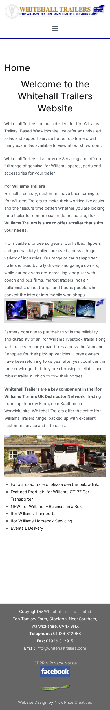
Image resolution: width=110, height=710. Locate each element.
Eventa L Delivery (27, 528)
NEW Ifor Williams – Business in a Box (46, 506)
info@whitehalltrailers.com (61, 648)
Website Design (33, 702)
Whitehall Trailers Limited (67, 611)
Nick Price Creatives (73, 702)
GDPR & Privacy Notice (55, 662)
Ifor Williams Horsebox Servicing (41, 520)
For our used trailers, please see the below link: (55, 484)
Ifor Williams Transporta (33, 513)
